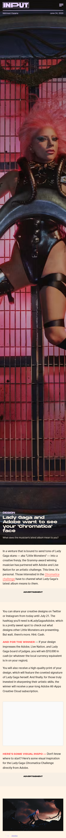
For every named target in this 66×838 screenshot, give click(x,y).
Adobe (15, 836)
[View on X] (33, 724)
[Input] (16, 5)
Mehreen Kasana (10, 13)
